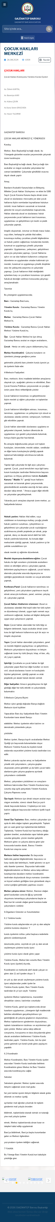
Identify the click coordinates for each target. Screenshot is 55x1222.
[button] (48, 1180)
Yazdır (46, 60)
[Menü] (5, 5)
